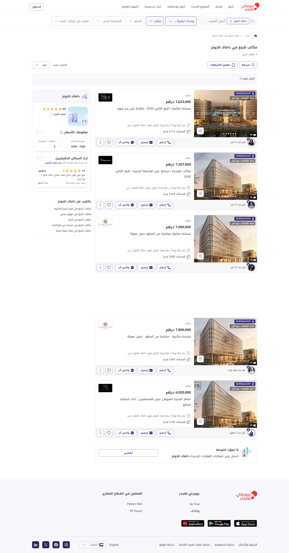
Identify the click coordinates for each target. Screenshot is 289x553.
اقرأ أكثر (81, 179)
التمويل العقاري (129, 6)
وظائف (195, 511)
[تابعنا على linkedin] (35, 544)
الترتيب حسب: (59, 65)
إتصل (162, 142)
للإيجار (218, 6)
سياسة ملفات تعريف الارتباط (194, 544)
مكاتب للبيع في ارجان (79, 219)
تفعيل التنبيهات (220, 64)
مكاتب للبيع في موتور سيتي (75, 214)
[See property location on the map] (200, 130)
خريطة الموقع (166, 544)
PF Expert (136, 511)
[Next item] (37, 132)
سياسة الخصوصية (224, 544)
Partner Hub (134, 504)
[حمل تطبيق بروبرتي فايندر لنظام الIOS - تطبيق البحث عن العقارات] (245, 523)
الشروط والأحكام (248, 544)
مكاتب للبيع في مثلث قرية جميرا (73, 230)
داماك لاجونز (240, 21)
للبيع (231, 6)
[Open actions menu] (100, 142)
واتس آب (123, 142)
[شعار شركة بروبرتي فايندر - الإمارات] (250, 7)
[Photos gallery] (225, 113)
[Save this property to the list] (108, 142)
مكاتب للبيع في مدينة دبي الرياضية (71, 225)
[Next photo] (253, 113)
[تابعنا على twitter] (45, 544)
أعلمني (128, 452)
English (114, 544)
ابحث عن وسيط (152, 6)
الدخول (36, 6)
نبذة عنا (195, 504)
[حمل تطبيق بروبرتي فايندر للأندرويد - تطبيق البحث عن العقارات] (219, 523)
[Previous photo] (197, 113)
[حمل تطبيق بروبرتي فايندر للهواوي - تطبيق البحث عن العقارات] (192, 523)
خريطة (246, 64)
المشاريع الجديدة (200, 6)
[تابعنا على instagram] (66, 544)
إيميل (144, 142)
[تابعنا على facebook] (56, 544)
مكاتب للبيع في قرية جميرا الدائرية (72, 208)
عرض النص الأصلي (53, 163)
